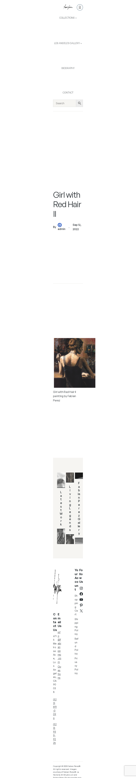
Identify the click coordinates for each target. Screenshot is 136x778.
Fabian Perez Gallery (79, 508)
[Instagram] (81, 588)
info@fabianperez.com (59, 647)
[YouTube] (81, 600)
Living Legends (70, 508)
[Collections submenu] (76, 17)
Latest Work (61, 508)
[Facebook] (81, 594)
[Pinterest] (81, 605)
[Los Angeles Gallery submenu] (81, 43)
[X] (81, 611)
